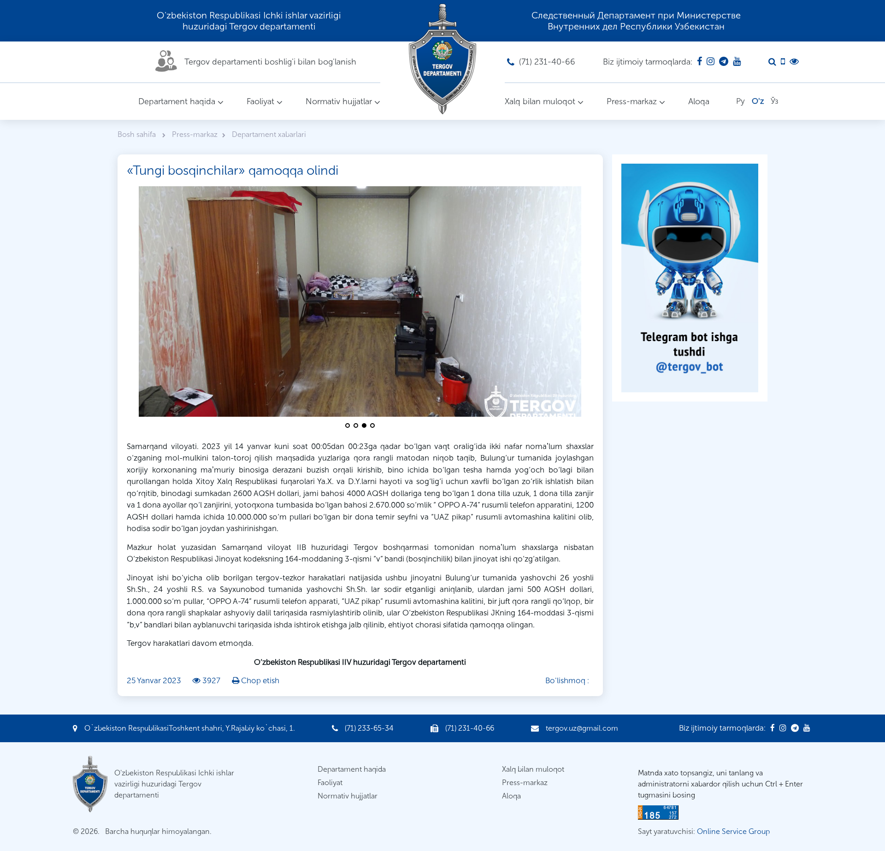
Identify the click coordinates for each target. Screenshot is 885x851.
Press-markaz (632, 101)
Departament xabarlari (269, 134)
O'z (758, 101)
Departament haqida (176, 101)
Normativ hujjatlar (339, 101)
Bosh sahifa (138, 134)
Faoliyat (260, 101)
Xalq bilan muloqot (540, 101)
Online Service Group (733, 831)
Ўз (774, 101)
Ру (740, 101)
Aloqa (698, 101)
